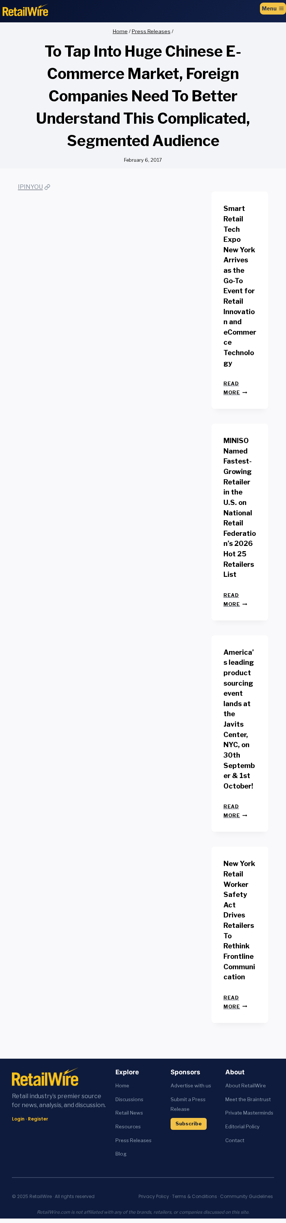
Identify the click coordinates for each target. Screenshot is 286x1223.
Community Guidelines (246, 1196)
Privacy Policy (154, 1196)
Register (38, 1119)
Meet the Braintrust (248, 1099)
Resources (128, 1126)
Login (18, 1119)
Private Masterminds (249, 1113)
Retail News (129, 1113)
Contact (234, 1140)
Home (122, 1085)
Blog (121, 1154)
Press (122, 1140)
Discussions (129, 1099)
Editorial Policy (242, 1126)
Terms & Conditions (194, 1196)
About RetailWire (245, 1085)
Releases (141, 1140)
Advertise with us (191, 1085)
